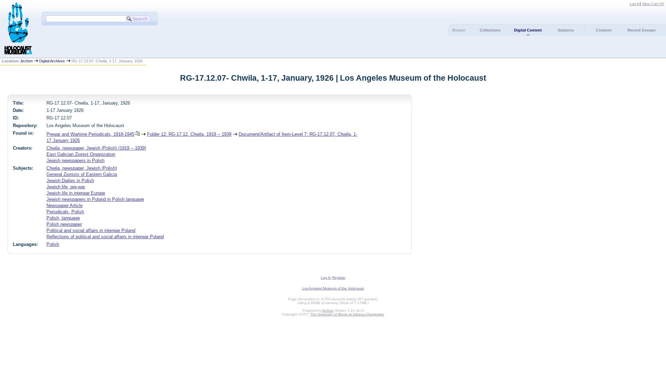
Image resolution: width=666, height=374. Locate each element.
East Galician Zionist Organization (80, 154)
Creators (604, 30)
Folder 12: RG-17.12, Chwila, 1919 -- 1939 (189, 134)
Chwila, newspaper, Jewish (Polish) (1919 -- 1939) (96, 148)
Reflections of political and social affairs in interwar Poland (105, 236)
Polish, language (63, 218)
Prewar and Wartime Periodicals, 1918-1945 (90, 134)
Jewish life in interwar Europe (75, 193)
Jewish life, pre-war (65, 186)
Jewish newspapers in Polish (75, 160)
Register (338, 277)
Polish (52, 244)
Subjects (566, 30)
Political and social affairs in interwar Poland (90, 230)
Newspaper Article (64, 205)
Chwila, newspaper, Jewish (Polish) (81, 168)
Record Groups (641, 30)
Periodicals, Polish (65, 211)
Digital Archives (52, 61)
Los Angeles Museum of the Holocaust (333, 288)
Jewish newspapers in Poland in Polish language (95, 199)
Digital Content (528, 30)
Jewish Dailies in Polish (70, 180)
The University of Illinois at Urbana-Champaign (347, 314)
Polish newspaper (64, 224)
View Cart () (653, 4)
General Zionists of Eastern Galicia (81, 174)
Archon (26, 61)
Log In (635, 4)
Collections (490, 30)
